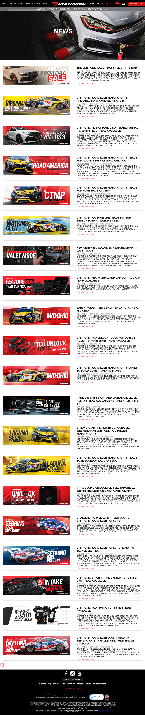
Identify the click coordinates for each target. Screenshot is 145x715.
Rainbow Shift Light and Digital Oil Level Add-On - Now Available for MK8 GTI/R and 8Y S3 (108, 400)
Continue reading (85, 84)
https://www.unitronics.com (104, 710)
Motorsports (36, 3)
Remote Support (99, 684)
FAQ (49, 684)
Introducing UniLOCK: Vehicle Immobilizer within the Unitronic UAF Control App (107, 489)
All (106, 9)
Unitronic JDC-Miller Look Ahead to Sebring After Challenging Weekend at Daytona (105, 640)
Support (42, 684)
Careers (80, 684)
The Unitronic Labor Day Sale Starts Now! (107, 67)
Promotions (79, 9)
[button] (96, 696)
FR (123, 4)
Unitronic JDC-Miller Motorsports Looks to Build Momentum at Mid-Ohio (107, 369)
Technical (65, 9)
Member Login (136, 3)
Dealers (13, 3)
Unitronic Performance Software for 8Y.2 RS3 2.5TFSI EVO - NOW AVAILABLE (107, 129)
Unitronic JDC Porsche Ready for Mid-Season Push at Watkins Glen (104, 219)
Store (88, 684)
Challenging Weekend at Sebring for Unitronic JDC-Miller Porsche (104, 519)
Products (5, 3)
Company (21, 3)
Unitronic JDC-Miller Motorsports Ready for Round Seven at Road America (107, 159)
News (28, 3)
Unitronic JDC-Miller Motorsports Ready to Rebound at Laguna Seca (107, 459)
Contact (46, 3)
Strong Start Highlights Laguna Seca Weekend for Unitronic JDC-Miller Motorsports (104, 430)
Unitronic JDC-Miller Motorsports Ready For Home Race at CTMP (107, 189)
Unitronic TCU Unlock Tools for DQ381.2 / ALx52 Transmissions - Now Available (106, 339)
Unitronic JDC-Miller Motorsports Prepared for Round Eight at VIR (102, 99)
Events (40, 9)
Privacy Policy (59, 684)
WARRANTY (71, 684)
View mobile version (72, 688)
